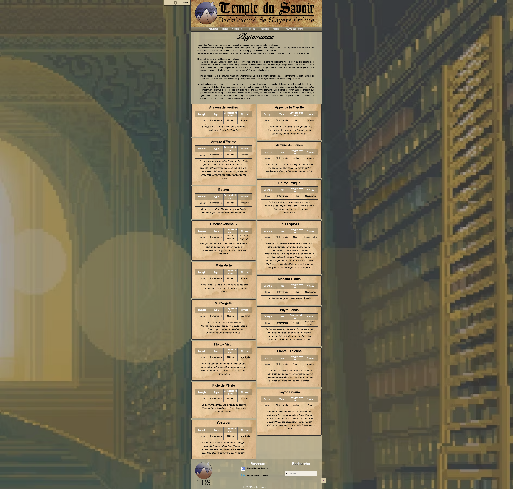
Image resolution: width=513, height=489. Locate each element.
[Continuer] (323, 480)
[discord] (243, 469)
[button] (213, 29)
